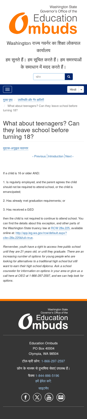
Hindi (73, 89)
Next (69, 156)
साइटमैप (43, 388)
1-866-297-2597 (53, 360)
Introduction (55, 156)
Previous (39, 156)
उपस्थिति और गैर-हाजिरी (31, 99)
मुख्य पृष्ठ (8, 99)
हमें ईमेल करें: (43, 380)
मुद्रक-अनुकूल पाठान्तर (15, 148)
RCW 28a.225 (60, 228)
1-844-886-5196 (47, 375)
